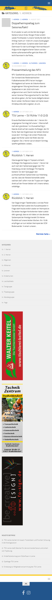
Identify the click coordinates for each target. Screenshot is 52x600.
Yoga (5, 303)
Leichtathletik (9, 281)
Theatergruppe (9, 292)
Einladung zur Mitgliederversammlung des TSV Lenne (22, 567)
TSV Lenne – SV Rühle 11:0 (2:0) (30, 115)
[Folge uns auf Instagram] (28, 592)
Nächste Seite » (43, 234)
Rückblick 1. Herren (23, 155)
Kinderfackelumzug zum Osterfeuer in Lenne (19, 556)
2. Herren (24, 19)
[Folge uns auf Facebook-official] (23, 592)
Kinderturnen (8, 276)
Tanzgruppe (8, 287)
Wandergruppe (9, 297)
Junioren (42, 63)
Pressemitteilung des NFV (26, 70)
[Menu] (49, 3)
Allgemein (7, 260)
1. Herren (15, 19)
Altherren (33, 63)
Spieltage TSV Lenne (11, 562)
